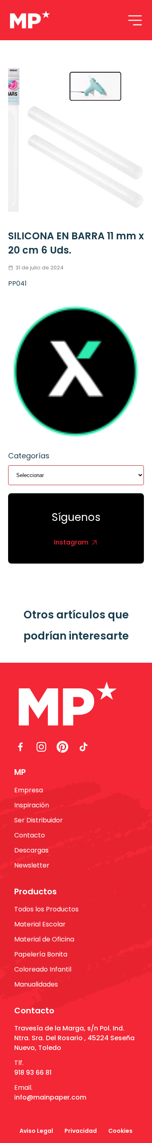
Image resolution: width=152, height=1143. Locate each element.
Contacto (29, 835)
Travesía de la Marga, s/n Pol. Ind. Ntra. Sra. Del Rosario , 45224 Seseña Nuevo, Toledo (74, 1038)
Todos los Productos (46, 909)
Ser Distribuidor (38, 820)
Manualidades (36, 984)
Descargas (31, 850)
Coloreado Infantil (42, 969)
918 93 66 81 (32, 1072)
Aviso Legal (36, 1131)
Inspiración (31, 805)
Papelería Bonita (40, 954)
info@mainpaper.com (50, 1097)
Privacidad (80, 1131)
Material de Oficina (44, 939)
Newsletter (31, 865)
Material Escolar (40, 924)
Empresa (28, 790)
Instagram (71, 542)
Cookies (120, 1131)
